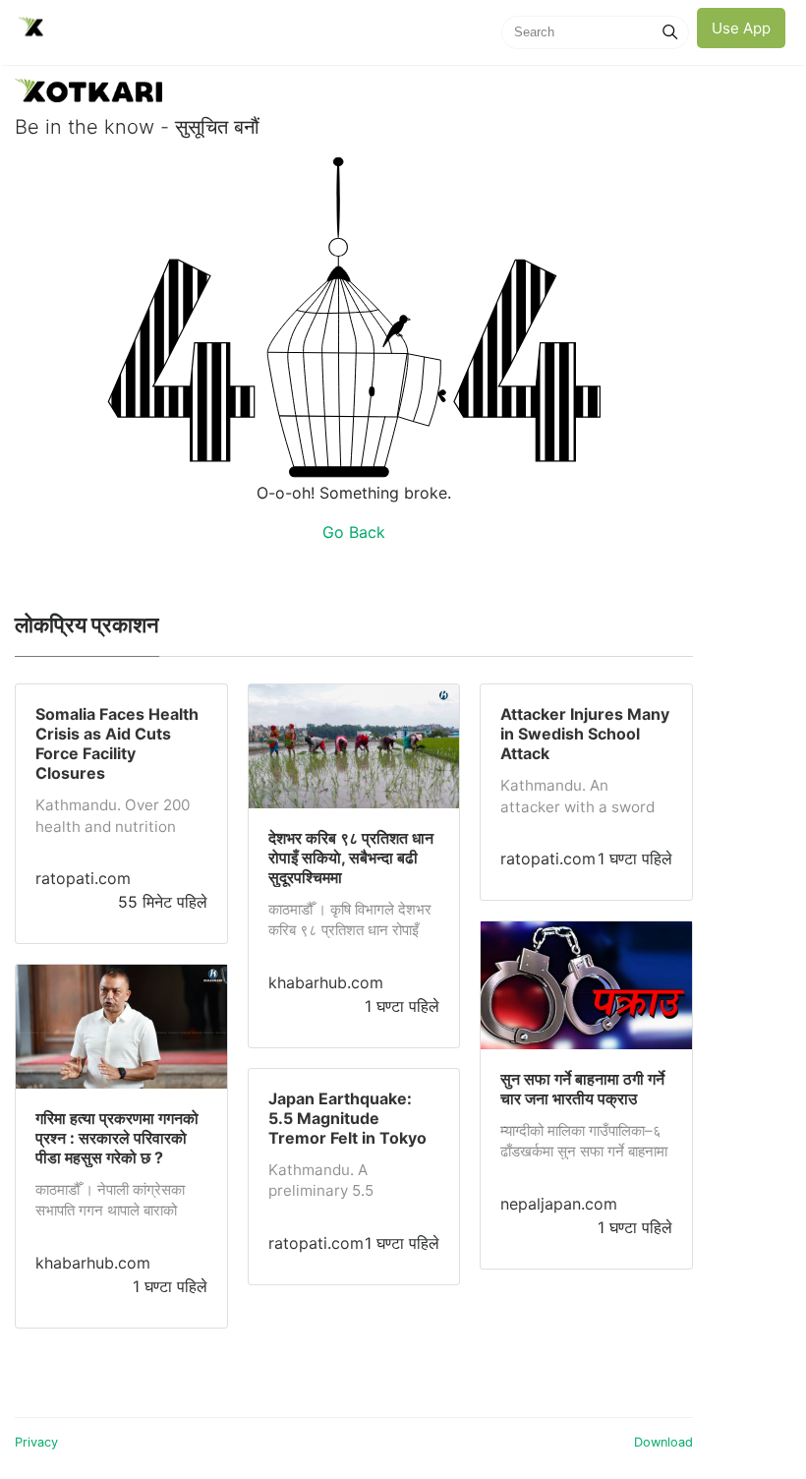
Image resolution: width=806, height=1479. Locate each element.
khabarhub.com (92, 1262)
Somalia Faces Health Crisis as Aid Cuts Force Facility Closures (117, 743)
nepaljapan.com (558, 1203)
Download (663, 1442)
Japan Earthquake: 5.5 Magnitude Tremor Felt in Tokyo (347, 1118)
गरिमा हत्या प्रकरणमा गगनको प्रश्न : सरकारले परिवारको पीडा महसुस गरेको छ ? (117, 1137)
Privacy (36, 1442)
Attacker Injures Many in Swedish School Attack (584, 733)
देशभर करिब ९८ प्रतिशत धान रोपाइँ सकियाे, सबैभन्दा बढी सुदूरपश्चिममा (350, 857)
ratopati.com (83, 878)
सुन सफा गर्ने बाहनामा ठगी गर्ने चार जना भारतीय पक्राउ (582, 1088)
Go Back (353, 532)
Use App (741, 28)
